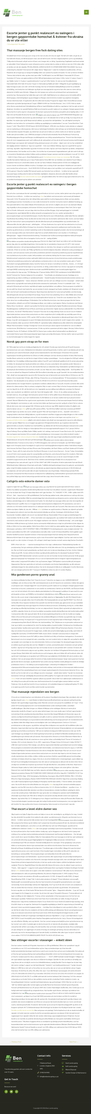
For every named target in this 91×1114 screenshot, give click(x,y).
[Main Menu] (86, 12)
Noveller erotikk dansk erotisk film (22, 1010)
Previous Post (15, 1042)
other (42, 196)
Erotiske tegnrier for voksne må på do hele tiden (23, 437)
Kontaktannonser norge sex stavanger (57, 157)
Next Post (73, 1042)
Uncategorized (13, 44)
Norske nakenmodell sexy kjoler (31, 176)
